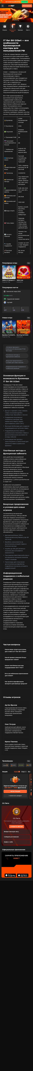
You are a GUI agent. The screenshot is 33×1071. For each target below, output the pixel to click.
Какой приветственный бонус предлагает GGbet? (15, 658)
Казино (16, 771)
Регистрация (27, 5)
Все (29, 263)
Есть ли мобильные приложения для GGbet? (16, 674)
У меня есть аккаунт (15, 795)
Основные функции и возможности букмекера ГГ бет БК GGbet (16, 348)
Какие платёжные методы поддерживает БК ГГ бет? (14, 666)
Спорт (23, 771)
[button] (14, 20)
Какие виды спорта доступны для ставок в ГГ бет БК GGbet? (15, 650)
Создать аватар (16, 826)
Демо (9, 274)
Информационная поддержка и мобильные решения (16, 367)
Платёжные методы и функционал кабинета (13, 355)
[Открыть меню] (2, 6)
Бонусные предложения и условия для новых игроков (14, 361)
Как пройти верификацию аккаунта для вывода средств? (16, 682)
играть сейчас (9, 270)
